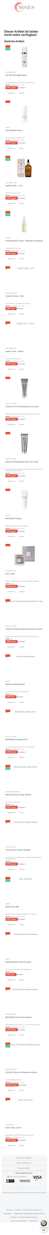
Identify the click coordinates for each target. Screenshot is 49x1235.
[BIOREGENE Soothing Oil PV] (24, 721)
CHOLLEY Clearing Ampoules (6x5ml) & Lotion (23, 629)
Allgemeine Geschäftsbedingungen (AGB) (28, 1213)
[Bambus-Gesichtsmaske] (24, 666)
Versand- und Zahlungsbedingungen (23, 1217)
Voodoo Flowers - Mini (14, 296)
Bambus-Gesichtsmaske (15, 684)
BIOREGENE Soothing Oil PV (16, 739)
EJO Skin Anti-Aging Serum (16, 75)
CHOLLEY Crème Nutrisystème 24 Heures (22, 407)
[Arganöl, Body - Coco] (24, 167)
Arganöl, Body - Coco (14, 186)
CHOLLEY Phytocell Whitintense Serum (21, 1072)
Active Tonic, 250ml (13, 1128)
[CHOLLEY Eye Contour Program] (24, 831)
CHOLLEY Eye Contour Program (18, 850)
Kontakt (18, 1210)
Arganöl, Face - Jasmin (14, 351)
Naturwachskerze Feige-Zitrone (18, 795)
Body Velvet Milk (12, 907)
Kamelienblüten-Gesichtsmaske (18, 962)
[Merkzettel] (31, 17)
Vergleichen (11, 93)
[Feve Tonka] (24, 555)
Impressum (34, 1221)
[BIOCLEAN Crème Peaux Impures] (24, 999)
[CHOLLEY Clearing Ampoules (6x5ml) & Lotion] (24, 610)
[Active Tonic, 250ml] (24, 1109)
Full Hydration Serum (13, 130)
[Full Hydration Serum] (24, 112)
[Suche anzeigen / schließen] (26, 17)
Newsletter (7, 1213)
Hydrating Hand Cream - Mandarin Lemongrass (24, 241)
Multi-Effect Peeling (13, 518)
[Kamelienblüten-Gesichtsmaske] (24, 943)
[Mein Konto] (37, 17)
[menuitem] (6, 17)
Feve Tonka (10, 574)
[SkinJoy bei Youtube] (22, 1199)
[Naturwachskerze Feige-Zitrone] (24, 776)
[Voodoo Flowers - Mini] (24, 278)
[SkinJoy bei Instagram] (26, 1199)
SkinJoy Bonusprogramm (32, 1210)
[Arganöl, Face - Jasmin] (24, 333)
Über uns (9, 1210)
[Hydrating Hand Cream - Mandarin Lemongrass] (24, 222)
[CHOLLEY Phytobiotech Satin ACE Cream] (24, 443)
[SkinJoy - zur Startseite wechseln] (24, 7)
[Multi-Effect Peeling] (24, 500)
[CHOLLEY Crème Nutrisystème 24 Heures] (24, 388)
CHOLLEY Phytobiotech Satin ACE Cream (21, 462)
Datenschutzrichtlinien (19, 1221)
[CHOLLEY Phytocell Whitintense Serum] (24, 1054)
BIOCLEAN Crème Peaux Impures (18, 1017)
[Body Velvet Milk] (24, 888)
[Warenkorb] (42, 17)
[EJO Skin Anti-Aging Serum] (24, 57)
